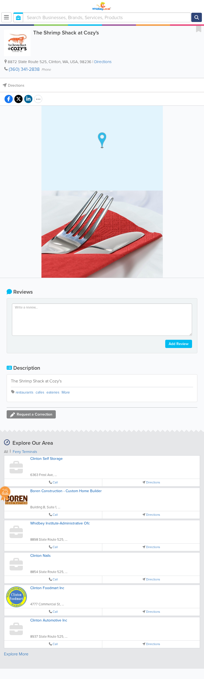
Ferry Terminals (25, 452)
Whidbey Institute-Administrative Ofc (60, 523)
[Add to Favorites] (198, 28)
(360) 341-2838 (24, 69)
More (66, 392)
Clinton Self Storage (46, 458)
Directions (103, 62)
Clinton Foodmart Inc (47, 588)
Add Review (179, 344)
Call (55, 482)
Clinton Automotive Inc (48, 620)
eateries (52, 392)
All (6, 452)
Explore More (16, 654)
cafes (40, 392)
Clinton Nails (40, 555)
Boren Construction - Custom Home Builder (66, 491)
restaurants (24, 392)
